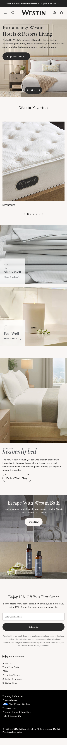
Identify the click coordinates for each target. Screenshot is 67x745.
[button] (62, 13)
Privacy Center (9, 700)
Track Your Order (10, 667)
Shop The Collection (18, 56)
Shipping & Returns (12, 679)
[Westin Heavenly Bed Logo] (19, 451)
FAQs (5, 671)
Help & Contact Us (11, 716)
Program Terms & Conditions (16, 712)
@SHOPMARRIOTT (15, 656)
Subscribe (33, 627)
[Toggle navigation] (5, 13)
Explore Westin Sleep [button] (16, 478)
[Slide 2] (35, 90)
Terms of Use (9, 708)
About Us (7, 663)
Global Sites (10, 683)
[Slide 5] (39, 214)
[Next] (39, 90)
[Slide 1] (32, 90)
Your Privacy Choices (19, 704)
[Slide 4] (36, 214)
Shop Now (36, 521)
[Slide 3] (33, 214)
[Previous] (27, 90)
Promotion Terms (10, 675)
